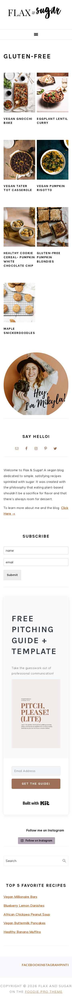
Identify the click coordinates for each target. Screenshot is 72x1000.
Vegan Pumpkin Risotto (51, 188)
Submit (12, 575)
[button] (36, 714)
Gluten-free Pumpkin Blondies (49, 257)
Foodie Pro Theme (44, 992)
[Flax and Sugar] (36, 24)
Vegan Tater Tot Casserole (18, 188)
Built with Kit (36, 803)
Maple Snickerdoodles (19, 331)
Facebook (31, 965)
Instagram (50, 965)
